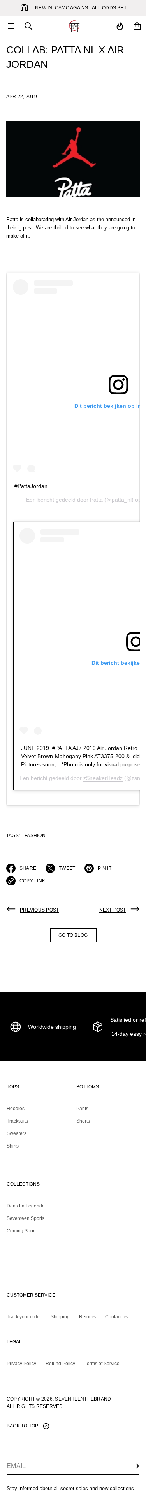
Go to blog (73, 935)
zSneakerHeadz (103, 778)
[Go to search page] (28, 26)
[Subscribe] (134, 1466)
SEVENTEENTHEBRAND (83, 1399)
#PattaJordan (30, 486)
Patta (96, 499)
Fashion (35, 835)
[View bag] (137, 26)
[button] (28, 26)
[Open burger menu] (11, 26)
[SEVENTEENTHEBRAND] (74, 26)
